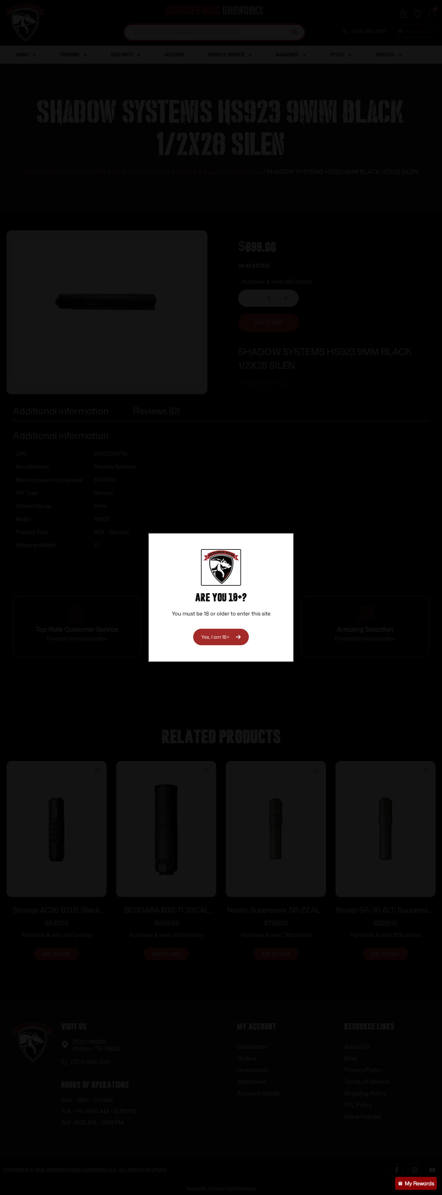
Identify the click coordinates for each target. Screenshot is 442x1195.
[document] (221, 597)
